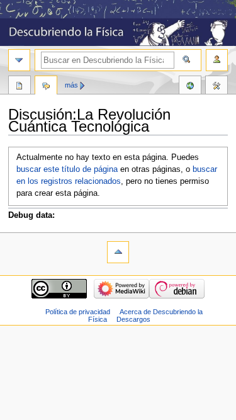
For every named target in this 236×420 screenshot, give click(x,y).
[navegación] (19, 60)
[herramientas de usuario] (217, 60)
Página (19, 86)
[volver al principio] (118, 252)
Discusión (46, 86)
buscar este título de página (67, 169)
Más (71, 85)
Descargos (133, 319)
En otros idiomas (190, 86)
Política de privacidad (77, 311)
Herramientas (216, 86)
